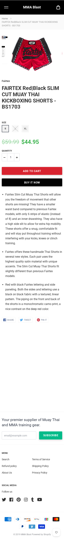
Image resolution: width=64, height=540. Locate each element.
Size (4, 122)
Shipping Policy (40, 466)
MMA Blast (32, 7)
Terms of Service (41, 459)
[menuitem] (58, 7)
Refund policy (9, 466)
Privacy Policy (39, 472)
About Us (7, 472)
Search (5, 459)
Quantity (7, 151)
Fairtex (6, 81)
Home (5, 18)
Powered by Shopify (41, 534)
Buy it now (32, 182)
